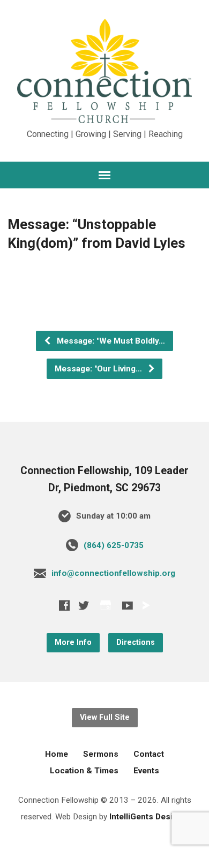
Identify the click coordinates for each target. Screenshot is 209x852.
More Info (73, 642)
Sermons (100, 754)
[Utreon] (145, 605)
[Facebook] (64, 605)
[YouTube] (127, 605)
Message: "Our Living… (99, 369)
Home (56, 754)
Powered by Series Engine (104, 288)
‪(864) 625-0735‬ (114, 545)
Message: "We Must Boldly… (110, 341)
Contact (148, 754)
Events (146, 770)
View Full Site (105, 717)
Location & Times (84, 770)
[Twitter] (83, 605)
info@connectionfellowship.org (113, 573)
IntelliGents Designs (148, 816)
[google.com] (106, 605)
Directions (135, 642)
